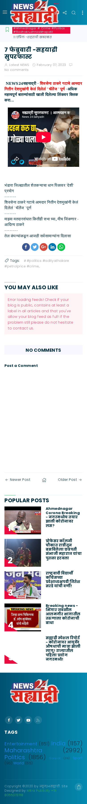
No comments (16, 70)
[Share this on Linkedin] (52, 247)
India (58, 743)
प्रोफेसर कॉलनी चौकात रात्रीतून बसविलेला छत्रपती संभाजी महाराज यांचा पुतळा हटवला (64, 549)
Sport (78, 758)
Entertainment (20, 744)
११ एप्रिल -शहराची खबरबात (32, 37)
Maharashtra (23, 750)
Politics (14, 757)
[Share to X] (35, 247)
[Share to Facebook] (26, 247)
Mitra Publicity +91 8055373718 (30, 792)
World (18, 763)
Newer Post (20, 479)
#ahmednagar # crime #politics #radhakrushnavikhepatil (39, 30)
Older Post (67, 479)
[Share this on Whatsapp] (61, 247)
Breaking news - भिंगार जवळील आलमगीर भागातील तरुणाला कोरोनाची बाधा (63, 614)
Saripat (55, 758)
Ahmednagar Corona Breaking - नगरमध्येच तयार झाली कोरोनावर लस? (63, 517)
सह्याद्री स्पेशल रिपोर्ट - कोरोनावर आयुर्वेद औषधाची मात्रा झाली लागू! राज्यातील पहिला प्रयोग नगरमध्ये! (63, 648)
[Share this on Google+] (44, 247)
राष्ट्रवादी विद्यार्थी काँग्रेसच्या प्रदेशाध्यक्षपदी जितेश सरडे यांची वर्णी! (63, 579)
